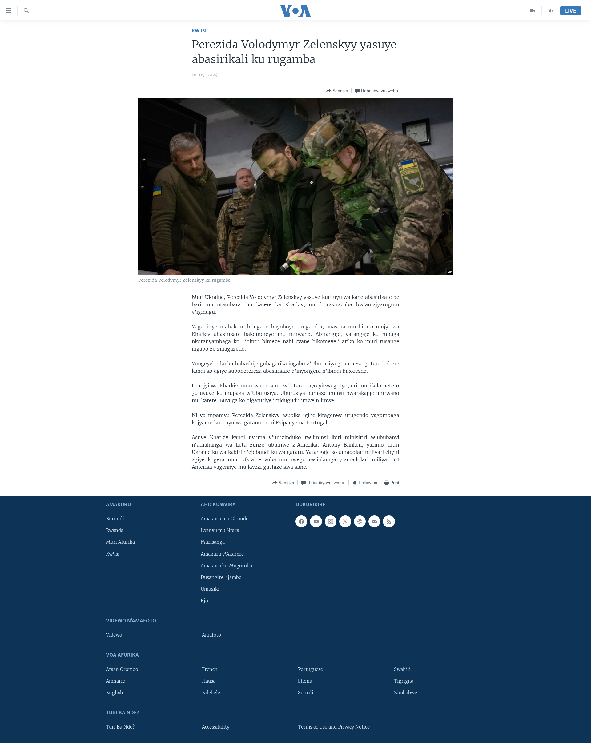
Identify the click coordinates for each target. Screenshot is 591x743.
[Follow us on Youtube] (316, 521)
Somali (305, 693)
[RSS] (389, 521)
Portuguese (310, 669)
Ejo (204, 601)
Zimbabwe (405, 693)
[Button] (337, 90)
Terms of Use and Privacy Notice (334, 727)
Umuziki (210, 589)
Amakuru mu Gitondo (225, 519)
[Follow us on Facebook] (301, 521)
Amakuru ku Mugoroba (226, 566)
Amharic (115, 681)
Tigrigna (403, 681)
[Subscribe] (374, 521)
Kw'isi (199, 31)
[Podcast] (360, 521)
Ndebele (211, 693)
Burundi (115, 519)
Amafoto (211, 635)
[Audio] (551, 10)
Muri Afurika (120, 542)
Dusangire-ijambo (221, 577)
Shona (305, 681)
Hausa (208, 681)
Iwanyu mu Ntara (220, 531)
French (210, 669)
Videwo (114, 635)
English (114, 693)
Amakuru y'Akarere (222, 554)
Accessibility (215, 727)
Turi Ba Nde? (120, 727)
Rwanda (114, 531)
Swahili (402, 669)
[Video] (532, 10)
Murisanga (213, 542)
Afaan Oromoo (122, 669)
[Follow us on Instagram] (330, 521)
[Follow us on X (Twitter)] (345, 521)
